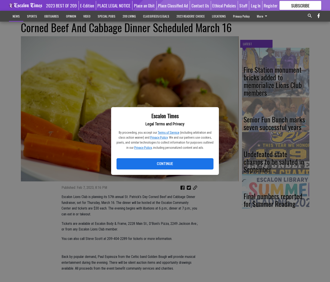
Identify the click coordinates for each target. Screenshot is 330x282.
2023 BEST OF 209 (61, 5)
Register (270, 5)
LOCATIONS (219, 16)
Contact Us (200, 5)
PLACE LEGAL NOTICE (113, 5)
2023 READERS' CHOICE (190, 16)
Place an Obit (144, 5)
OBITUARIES (51, 16)
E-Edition (87, 5)
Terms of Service (168, 132)
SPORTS (32, 16)
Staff (243, 5)
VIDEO (86, 16)
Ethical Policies (224, 5)
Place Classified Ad (173, 5)
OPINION (71, 16)
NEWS (16, 16)
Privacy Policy (159, 137)
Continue (165, 164)
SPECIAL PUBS (106, 16)
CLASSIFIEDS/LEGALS (156, 16)
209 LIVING (129, 16)
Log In (255, 5)
